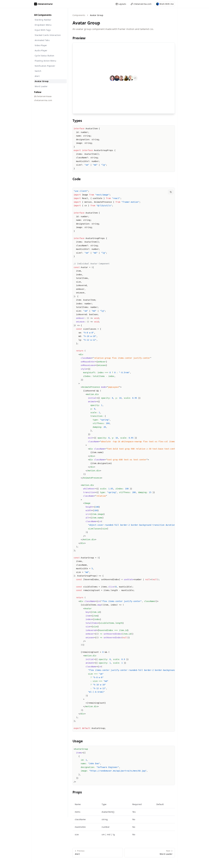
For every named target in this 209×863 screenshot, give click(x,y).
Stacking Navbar (43, 19)
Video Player (41, 45)
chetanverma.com (142, 4)
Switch (38, 71)
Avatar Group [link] (96, 15)
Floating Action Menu (45, 60)
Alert (37, 76)
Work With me (167, 4)
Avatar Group (42, 81)
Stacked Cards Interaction (48, 35)
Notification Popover (45, 65)
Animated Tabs (42, 40)
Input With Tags (43, 30)
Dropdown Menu (43, 24)
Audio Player (41, 50)
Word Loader (41, 86)
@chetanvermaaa (43, 96)
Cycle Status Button (44, 55)
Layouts (122, 4)
